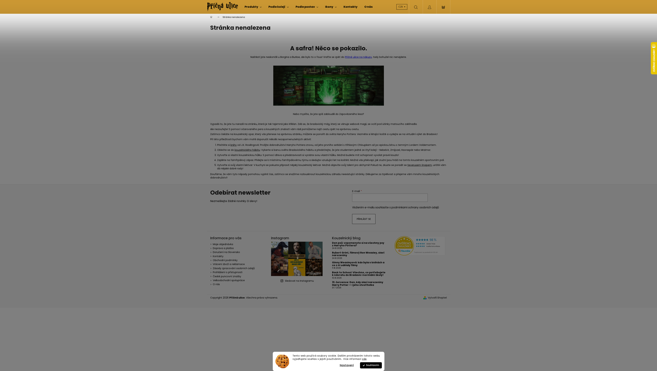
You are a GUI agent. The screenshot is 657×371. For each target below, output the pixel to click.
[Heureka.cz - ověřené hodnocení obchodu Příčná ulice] (420, 246)
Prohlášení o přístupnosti (227, 272)
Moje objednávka (223, 244)
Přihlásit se (364, 219)
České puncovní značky (227, 276)
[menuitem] (253, 7)
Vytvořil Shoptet (437, 297)
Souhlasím (372, 365)
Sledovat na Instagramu (299, 281)
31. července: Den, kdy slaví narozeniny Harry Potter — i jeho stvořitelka (357, 283)
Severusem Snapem (419, 165)
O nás (216, 284)
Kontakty (218, 256)
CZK (401, 6)
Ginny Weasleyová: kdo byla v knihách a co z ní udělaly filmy (358, 264)
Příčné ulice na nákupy (358, 57)
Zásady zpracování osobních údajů (234, 268)
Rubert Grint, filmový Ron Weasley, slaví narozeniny (358, 254)
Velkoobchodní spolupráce (229, 280)
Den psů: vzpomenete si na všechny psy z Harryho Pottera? (358, 244)
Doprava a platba (223, 248)
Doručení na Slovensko (226, 252)
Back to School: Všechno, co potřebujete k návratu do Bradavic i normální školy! (358, 274)
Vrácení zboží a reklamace (229, 264)
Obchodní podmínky (225, 260)
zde (364, 359)
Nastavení (347, 365)
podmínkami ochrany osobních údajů (415, 207)
